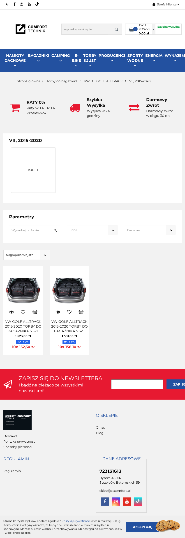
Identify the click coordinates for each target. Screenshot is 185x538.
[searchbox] (144, 230)
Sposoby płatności (17, 447)
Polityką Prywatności (76, 521)
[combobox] (92, 230)
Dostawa (10, 436)
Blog (100, 433)
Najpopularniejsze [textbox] (19, 255)
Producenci (112, 55)
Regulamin (12, 471)
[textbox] (88, 230)
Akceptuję (142, 527)
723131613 (7, 4)
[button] (107, 415)
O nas (100, 427)
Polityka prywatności (19, 441)
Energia (153, 55)
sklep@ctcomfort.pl (115, 491)
